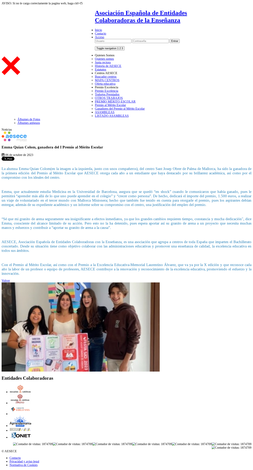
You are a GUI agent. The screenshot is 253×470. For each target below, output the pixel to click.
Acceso (99, 37)
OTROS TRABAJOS (109, 98)
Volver (6, 280)
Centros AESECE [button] (106, 73)
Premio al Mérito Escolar (110, 105)
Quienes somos (104, 58)
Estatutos (100, 69)
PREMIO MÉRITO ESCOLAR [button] (115, 101)
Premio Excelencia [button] (106, 87)
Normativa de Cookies (23, 465)
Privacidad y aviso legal (24, 461)
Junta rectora (103, 62)
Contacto (100, 33)
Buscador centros (105, 76)
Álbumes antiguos (28, 123)
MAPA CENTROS (107, 80)
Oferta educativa (105, 83)
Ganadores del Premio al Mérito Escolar (120, 108)
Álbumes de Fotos (28, 119)
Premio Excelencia (106, 90)
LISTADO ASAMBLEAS (112, 115)
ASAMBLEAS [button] (104, 112)
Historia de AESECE (108, 66)
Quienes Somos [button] (104, 55)
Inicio (98, 30)
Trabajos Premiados (107, 94)
